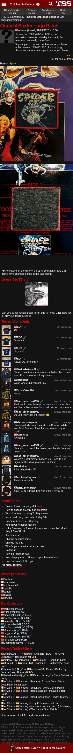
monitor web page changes (42, 16)
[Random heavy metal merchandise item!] (38, 4)
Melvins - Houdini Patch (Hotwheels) (50, 706)
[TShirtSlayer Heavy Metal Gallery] (62, 3)
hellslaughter (11, 639)
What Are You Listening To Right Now (26, 513)
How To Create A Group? (19, 561)
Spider (13, 63)
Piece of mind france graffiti (21, 506)
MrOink (8, 597)
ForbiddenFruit (12, 675)
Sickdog (23, 681)
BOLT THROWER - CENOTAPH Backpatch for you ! (34, 655)
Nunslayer (9, 611)
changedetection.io (11, 20)
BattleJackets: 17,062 (48, 11)
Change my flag (14, 542)
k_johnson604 (11, 585)
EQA (19, 326)
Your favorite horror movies (20, 524)
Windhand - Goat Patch (43, 709)
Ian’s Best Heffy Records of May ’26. (26, 517)
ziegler (7, 594)
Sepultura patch (57, 659)
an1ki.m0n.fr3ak (26, 487)
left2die (8, 681)
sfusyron (8, 630)
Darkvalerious (25, 369)
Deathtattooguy (12, 642)
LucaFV (8, 588)
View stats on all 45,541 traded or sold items (26, 715)
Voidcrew (9, 653)
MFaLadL (41, 659)
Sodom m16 (12, 550)
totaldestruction (12, 636)
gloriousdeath (11, 624)
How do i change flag (17, 553)
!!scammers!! (12, 535)
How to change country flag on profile (26, 509)
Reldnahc (22, 379)
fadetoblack (10, 669)
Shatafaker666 (25, 390)
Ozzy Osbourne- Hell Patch (45, 703)
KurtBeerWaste (12, 618)
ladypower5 (10, 633)
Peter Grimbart (35, 653)
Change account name (18, 539)
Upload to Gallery (23, 4)
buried (7, 591)
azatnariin (9, 582)
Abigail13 (22, 434)
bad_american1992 (28, 401)
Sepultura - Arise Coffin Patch (47, 687)
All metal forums (12, 564)
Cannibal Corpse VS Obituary (22, 521)
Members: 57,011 (64, 11)
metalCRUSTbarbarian (16, 659)
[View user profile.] (7, 41)
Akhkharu (22, 466)
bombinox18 (37, 669)
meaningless (11, 615)
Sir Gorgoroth (11, 627)
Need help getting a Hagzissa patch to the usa (31, 557)
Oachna (8, 579)
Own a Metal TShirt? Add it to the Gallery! (40, 747)
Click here (61, 312)
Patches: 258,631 (31, 11)
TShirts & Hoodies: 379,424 (12, 11)
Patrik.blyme (40, 675)
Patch (68, 55)
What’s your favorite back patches (24, 546)
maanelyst (9, 621)
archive (22, 30)
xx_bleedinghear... (28, 477)
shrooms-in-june (27, 422)
